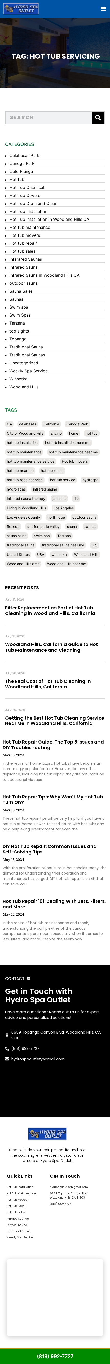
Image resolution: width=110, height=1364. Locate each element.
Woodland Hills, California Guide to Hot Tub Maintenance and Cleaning (51, 647)
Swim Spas (20, 315)
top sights (19, 331)
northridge (56, 517)
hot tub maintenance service (30, 461)
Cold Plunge (21, 171)
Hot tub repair (23, 243)
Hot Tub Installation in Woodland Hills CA (49, 219)
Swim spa (18, 307)
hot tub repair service (25, 480)
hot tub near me (20, 470)
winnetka (59, 554)
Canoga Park (22, 163)
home (73, 433)
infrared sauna (45, 489)
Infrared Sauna (23, 267)
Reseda (13, 526)
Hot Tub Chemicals (27, 187)
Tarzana (17, 323)
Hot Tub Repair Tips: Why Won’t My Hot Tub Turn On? (53, 799)
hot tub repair (52, 470)
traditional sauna (21, 545)
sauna (72, 526)
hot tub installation (22, 442)
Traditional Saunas (27, 354)
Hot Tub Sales (16, 1212)
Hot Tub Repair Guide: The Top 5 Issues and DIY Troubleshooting (53, 745)
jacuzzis (59, 498)
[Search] (98, 118)
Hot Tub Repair (16, 1206)
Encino (56, 433)
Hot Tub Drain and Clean (33, 203)
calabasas (27, 424)
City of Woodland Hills (25, 433)
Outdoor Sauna (17, 1225)
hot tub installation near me (67, 442)
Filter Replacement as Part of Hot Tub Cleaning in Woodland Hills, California (50, 611)
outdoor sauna (23, 283)
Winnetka (18, 378)
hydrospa (90, 480)
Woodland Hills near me (66, 564)
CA (9, 424)
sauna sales (16, 536)
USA (40, 554)
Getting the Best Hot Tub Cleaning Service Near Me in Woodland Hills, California (54, 721)
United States (18, 554)
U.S (94, 545)
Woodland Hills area (23, 564)
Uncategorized (23, 362)
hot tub (92, 433)
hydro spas (16, 489)
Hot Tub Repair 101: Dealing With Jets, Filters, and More (54, 904)
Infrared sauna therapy (26, 498)
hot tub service (62, 480)
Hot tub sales (22, 251)
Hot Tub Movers (17, 1199)
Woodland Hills (23, 386)
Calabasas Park (24, 155)
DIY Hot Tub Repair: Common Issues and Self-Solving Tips (50, 849)
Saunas (16, 299)
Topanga (17, 339)
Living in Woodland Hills (26, 508)
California (51, 424)
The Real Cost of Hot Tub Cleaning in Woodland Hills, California (48, 684)
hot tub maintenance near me (73, 452)
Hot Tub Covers (24, 195)
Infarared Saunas (25, 259)
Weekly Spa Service (28, 370)
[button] (103, 8)
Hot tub (16, 179)
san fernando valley (43, 526)
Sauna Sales (21, 291)
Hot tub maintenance (29, 227)
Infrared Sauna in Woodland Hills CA (44, 275)
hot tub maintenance (24, 452)
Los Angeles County (23, 517)
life (76, 498)
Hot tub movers (24, 235)
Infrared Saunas (18, 1219)
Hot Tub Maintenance (21, 1193)
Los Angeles (63, 508)
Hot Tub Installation (28, 211)
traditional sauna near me (63, 545)
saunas (90, 526)
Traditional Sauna (26, 346)
